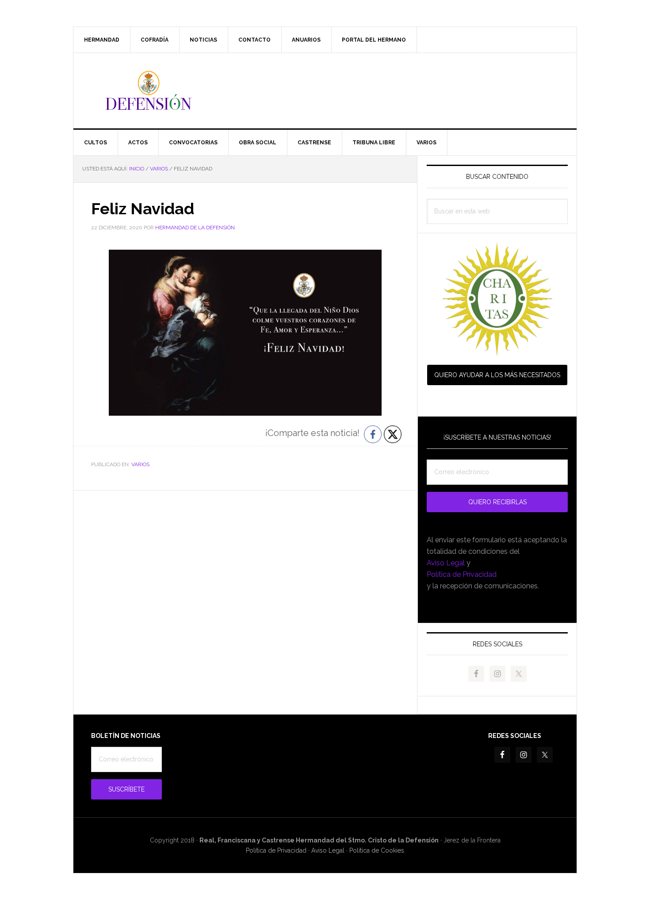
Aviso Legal (446, 563)
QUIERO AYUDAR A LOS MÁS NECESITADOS (497, 375)
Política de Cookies (376, 850)
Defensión (325, 91)
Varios (140, 464)
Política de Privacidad (462, 574)
